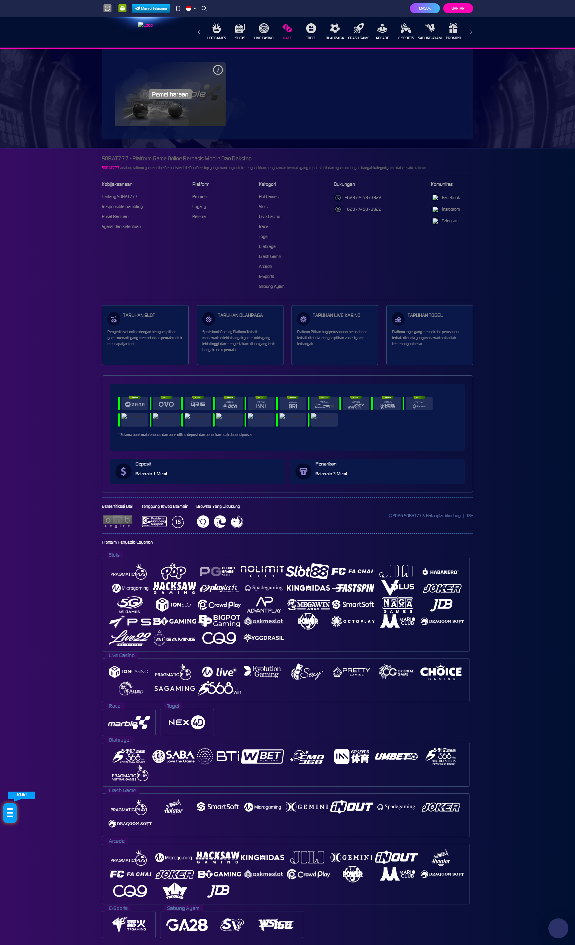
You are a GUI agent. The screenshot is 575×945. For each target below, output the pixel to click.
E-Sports (406, 38)
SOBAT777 (110, 167)
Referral (199, 216)
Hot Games (216, 38)
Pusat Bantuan (115, 216)
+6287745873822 (363, 197)
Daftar (458, 8)
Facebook (451, 197)
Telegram (450, 221)
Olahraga (335, 38)
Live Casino (264, 38)
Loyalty (199, 206)
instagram (451, 209)
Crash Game (358, 38)
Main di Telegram (154, 8)
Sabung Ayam (430, 38)
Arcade (382, 38)
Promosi (453, 38)
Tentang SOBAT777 (119, 196)
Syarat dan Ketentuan (121, 226)
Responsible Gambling (122, 206)
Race (287, 38)
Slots (240, 38)
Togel (311, 38)
